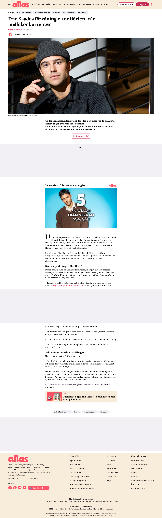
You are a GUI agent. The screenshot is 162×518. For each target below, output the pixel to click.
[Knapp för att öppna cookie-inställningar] (152, 4)
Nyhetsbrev (75, 460)
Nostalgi (56, 12)
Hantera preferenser (80, 476)
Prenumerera (126, 4)
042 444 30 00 (73, 513)
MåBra (82, 501)
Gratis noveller (69, 12)
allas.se (114, 513)
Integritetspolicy (78, 480)
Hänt (55, 501)
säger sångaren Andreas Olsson (68, 285)
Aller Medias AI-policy (80, 484)
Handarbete (69, 4)
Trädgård (46, 4)
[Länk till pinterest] (24, 488)
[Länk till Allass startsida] (20, 4)
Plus (106, 4)
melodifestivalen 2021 (62, 412)
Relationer (57, 4)
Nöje (109, 480)
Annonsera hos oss (140, 464)
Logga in (142, 4)
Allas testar (82, 12)
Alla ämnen (75, 464)
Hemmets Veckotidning (142, 480)
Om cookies (75, 472)
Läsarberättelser (24, 12)
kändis (77, 412)
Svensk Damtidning (65, 501)
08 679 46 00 (108, 515)
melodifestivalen (15, 30)
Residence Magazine (110, 501)
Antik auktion (138, 488)
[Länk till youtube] (19, 488)
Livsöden (36, 4)
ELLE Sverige (54, 509)
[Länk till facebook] (10, 488)
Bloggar (87, 4)
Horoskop (97, 4)
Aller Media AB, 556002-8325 (70, 515)
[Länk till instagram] (15, 488)
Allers (134, 476)
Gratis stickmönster (42, 12)
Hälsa (109, 464)
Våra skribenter (77, 468)
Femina (76, 501)
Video (78, 4)
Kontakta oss (137, 460)
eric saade (104, 412)
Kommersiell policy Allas (82, 488)
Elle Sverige (48, 501)
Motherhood (97, 501)
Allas (133, 472)
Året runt (135, 484)
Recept (88, 501)
